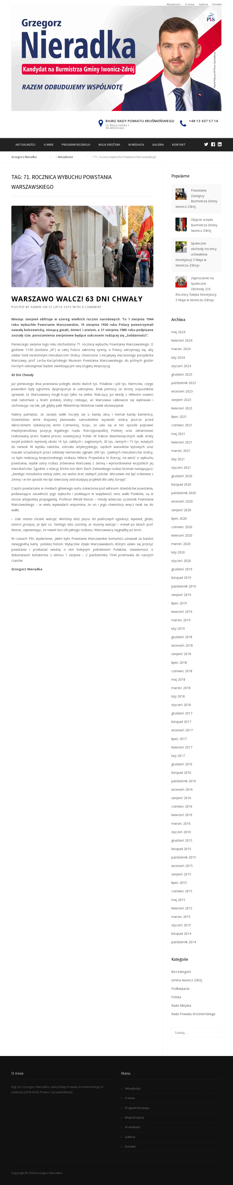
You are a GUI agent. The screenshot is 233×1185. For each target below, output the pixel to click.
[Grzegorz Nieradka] (116, 58)
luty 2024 (178, 357)
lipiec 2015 (179, 882)
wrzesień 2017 (182, 730)
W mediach (136, 144)
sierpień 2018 (181, 654)
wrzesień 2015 (182, 866)
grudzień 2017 (181, 713)
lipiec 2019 (179, 603)
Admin (36, 307)
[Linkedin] (220, 144)
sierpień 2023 (181, 400)
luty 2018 (178, 696)
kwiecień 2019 (181, 611)
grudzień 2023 (181, 374)
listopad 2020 (181, 484)
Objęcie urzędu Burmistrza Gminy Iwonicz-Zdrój (204, 225)
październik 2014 (183, 942)
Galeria (203, 4)
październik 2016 (183, 781)
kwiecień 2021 (181, 442)
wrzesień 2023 (182, 391)
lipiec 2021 (179, 416)
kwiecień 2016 (181, 815)
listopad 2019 (181, 577)
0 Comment (92, 307)
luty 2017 (178, 755)
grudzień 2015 (181, 840)
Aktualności (174, 4)
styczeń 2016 (181, 832)
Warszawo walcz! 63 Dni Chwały (77, 298)
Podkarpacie (180, 988)
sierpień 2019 (181, 594)
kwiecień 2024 (181, 340)
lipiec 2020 (179, 518)
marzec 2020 (180, 544)
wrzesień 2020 (182, 501)
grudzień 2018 (181, 637)
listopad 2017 (181, 721)
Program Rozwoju (76, 144)
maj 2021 (178, 434)
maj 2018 (178, 679)
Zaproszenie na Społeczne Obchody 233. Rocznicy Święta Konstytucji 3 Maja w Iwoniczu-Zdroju (195, 289)
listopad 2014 (181, 933)
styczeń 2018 (181, 705)
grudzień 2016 (181, 764)
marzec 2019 (180, 620)
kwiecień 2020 (181, 535)
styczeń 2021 (181, 467)
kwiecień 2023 (181, 408)
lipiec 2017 (179, 739)
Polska (176, 997)
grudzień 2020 (181, 476)
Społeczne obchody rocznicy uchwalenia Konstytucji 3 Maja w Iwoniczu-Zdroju (196, 254)
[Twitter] (206, 144)
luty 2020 (178, 552)
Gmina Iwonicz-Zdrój (186, 980)
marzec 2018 (180, 688)
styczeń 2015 (181, 925)
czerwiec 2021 (181, 425)
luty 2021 (178, 459)
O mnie (189, 4)
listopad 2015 (181, 849)
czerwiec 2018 (181, 671)
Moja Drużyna (109, 144)
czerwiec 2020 (181, 527)
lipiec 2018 (179, 662)
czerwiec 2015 (181, 891)
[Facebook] (213, 144)
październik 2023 (183, 383)
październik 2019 (183, 586)
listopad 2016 (181, 772)
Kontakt (217, 4)
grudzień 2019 (181, 569)
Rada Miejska (181, 1005)
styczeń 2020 (181, 560)
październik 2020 (183, 493)
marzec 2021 (180, 450)
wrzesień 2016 (182, 789)
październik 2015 (183, 857)
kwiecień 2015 (181, 908)
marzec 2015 (180, 916)
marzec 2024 (180, 349)
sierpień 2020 (181, 510)
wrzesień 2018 (182, 645)
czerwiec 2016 (181, 806)
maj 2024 (178, 332)
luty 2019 (178, 628)
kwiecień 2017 (181, 747)
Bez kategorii (181, 971)
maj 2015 (178, 900)
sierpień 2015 (181, 874)
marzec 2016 (180, 823)
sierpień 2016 (181, 798)
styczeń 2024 (181, 366)
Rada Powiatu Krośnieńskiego (193, 1014)
